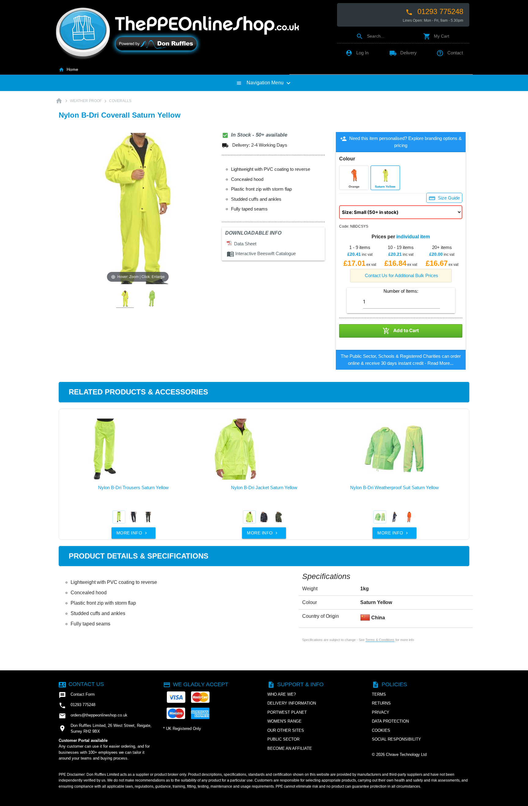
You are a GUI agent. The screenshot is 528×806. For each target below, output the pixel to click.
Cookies (381, 730)
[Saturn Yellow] (119, 517)
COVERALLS (120, 101)
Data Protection (390, 721)
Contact (449, 52)
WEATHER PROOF (86, 101)
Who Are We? (281, 694)
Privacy (380, 712)
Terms (379, 694)
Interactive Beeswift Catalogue (261, 253)
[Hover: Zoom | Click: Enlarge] (138, 208)
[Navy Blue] (133, 517)
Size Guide (444, 198)
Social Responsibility (396, 739)
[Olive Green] (148, 517)
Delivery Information (291, 703)
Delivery (403, 52)
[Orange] (409, 517)
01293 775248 (434, 11)
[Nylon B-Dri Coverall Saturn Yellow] (125, 299)
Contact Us (81, 684)
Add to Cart (401, 331)
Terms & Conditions (379, 640)
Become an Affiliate (289, 748)
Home (68, 69)
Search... (370, 36)
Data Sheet (244, 243)
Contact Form (77, 695)
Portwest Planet (287, 712)
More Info (132, 532)
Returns (381, 703)
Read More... (440, 363)
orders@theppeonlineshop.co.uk (93, 716)
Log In (357, 52)
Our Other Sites (285, 730)
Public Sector (283, 739)
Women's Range (284, 721)
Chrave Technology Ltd (406, 754)
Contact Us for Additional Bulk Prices (401, 275)
